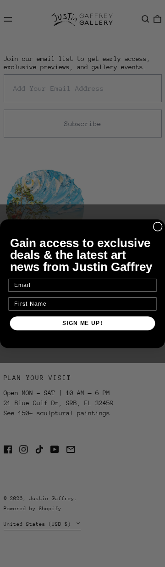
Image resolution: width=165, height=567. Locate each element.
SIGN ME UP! (82, 322)
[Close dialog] (158, 226)
